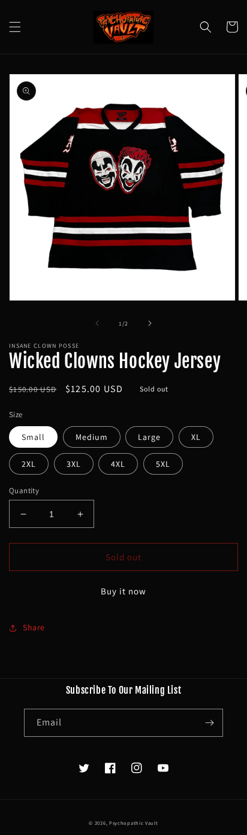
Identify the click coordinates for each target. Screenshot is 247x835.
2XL (29, 464)
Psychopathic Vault (133, 822)
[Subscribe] (209, 723)
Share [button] (34, 627)
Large (149, 437)
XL (196, 437)
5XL (163, 464)
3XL (74, 464)
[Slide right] (150, 323)
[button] (15, 27)
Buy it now (123, 591)
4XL (118, 464)
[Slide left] (97, 323)
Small (33, 437)
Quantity (24, 490)
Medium (92, 437)
